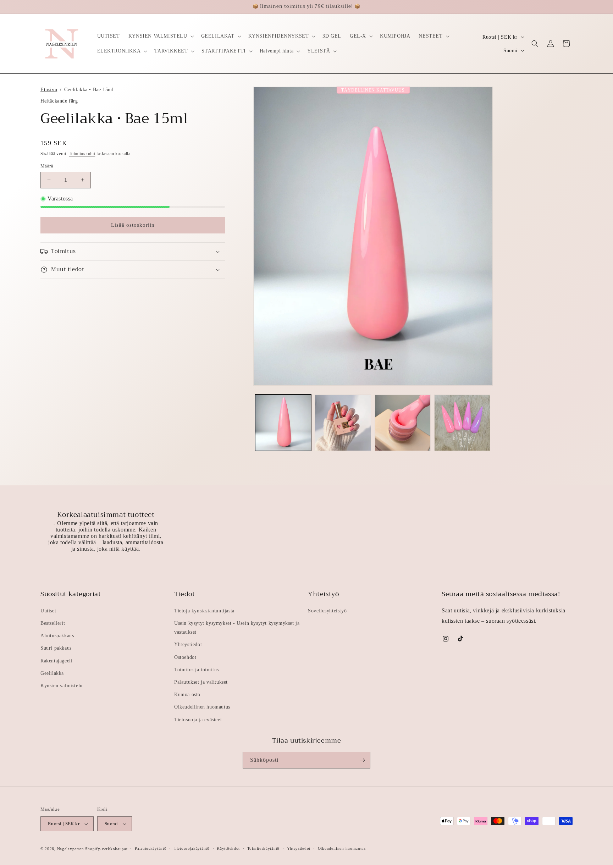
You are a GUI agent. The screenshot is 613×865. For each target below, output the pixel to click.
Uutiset (48, 610)
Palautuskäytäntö (150, 848)
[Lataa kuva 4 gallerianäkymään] (462, 423)
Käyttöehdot (228, 848)
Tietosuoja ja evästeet (198, 719)
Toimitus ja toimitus (196, 669)
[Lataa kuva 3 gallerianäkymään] (403, 423)
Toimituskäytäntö (263, 848)
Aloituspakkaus (57, 635)
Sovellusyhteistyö (327, 610)
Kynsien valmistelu (61, 685)
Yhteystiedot (188, 644)
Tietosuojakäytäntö (192, 848)
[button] (160, 36)
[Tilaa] (362, 760)
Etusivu (48, 89)
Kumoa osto (187, 694)
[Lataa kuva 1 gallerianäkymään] (283, 423)
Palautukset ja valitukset (201, 682)
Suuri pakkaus (56, 648)
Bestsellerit (52, 623)
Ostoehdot (185, 657)
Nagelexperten (70, 849)
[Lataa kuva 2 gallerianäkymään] (343, 423)
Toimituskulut (82, 153)
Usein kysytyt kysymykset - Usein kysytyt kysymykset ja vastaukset (236, 628)
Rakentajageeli (56, 660)
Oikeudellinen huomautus (202, 707)
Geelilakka (52, 673)
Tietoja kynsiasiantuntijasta (204, 610)
